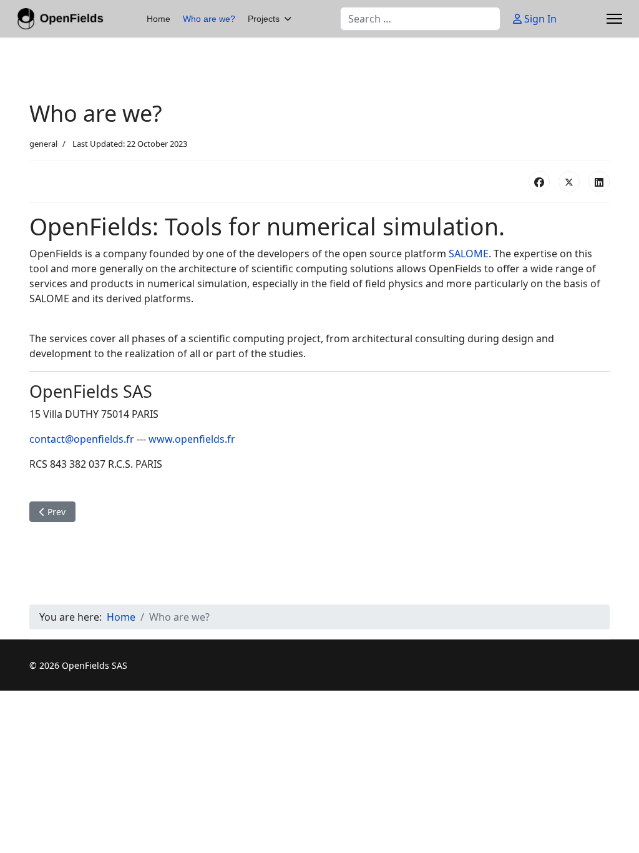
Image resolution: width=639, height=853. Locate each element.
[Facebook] (539, 181)
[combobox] (420, 19)
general (43, 143)
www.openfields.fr (192, 439)
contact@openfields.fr (81, 439)
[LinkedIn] (599, 181)
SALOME (469, 253)
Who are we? (209, 19)
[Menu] (614, 18)
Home (158, 19)
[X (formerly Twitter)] (569, 181)
